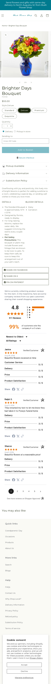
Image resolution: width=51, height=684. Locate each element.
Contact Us (10, 593)
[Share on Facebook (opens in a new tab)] (13, 389)
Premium (39, 110)
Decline (24, 671)
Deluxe (24, 110)
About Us (9, 548)
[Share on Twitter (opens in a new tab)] (18, 389)
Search (8, 565)
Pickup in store (23, 131)
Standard (9, 110)
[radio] (36, 307)
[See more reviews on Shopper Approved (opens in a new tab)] (22, 389)
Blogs (8, 570)
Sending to (11, 136)
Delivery (9, 131)
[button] (36, 15)
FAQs (7, 587)
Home (4, 26)
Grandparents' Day (13, 531)
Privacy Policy (36, 658)
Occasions (10, 536)
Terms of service (12, 628)
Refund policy (11, 616)
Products (9, 542)
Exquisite (9, 116)
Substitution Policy (14, 622)
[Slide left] (20, 82)
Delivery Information (14, 605)
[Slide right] (31, 82)
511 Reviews (17, 318)
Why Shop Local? (13, 599)
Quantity (6, 122)
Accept (24, 665)
